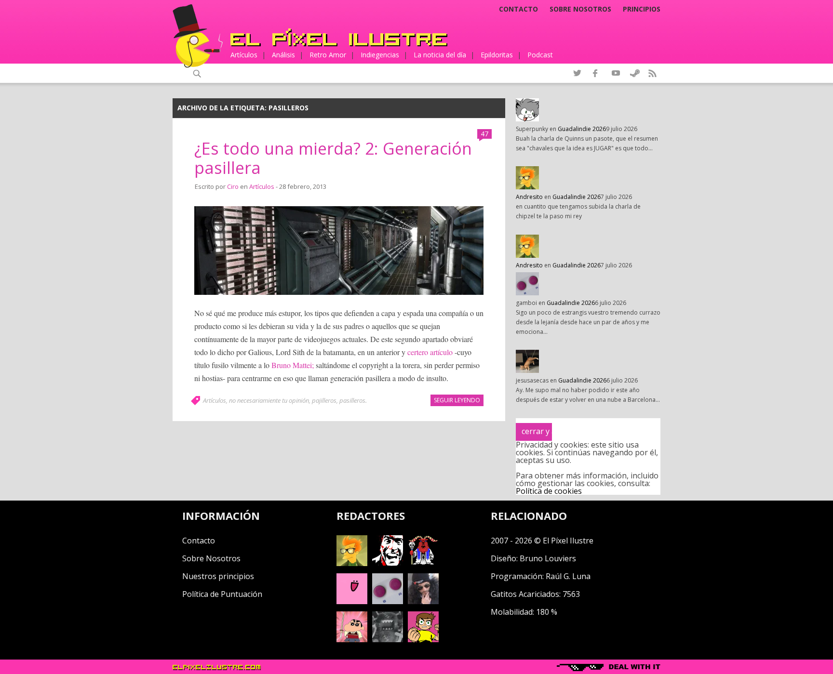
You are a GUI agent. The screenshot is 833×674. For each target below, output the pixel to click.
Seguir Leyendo (457, 400)
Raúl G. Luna (568, 576)
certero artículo (430, 352)
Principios (641, 9)
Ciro (233, 186)
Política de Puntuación (222, 594)
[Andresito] (351, 563)
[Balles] (423, 639)
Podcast (540, 54)
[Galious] (423, 563)
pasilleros (352, 400)
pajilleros (324, 400)
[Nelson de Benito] (387, 563)
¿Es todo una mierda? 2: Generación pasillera (333, 158)
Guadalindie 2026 (582, 129)
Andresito (529, 197)
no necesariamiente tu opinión (269, 400)
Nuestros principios (218, 576)
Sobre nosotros (580, 9)
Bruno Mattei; (292, 365)
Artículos (243, 54)
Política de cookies (549, 491)
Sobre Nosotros (211, 558)
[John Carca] (423, 601)
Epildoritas (497, 54)
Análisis (283, 54)
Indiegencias (380, 54)
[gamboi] (387, 601)
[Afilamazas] (351, 639)
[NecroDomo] (387, 639)
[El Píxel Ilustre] (338, 37)
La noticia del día (440, 54)
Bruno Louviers (548, 558)
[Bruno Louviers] (351, 601)
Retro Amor (327, 54)
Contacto (518, 9)
